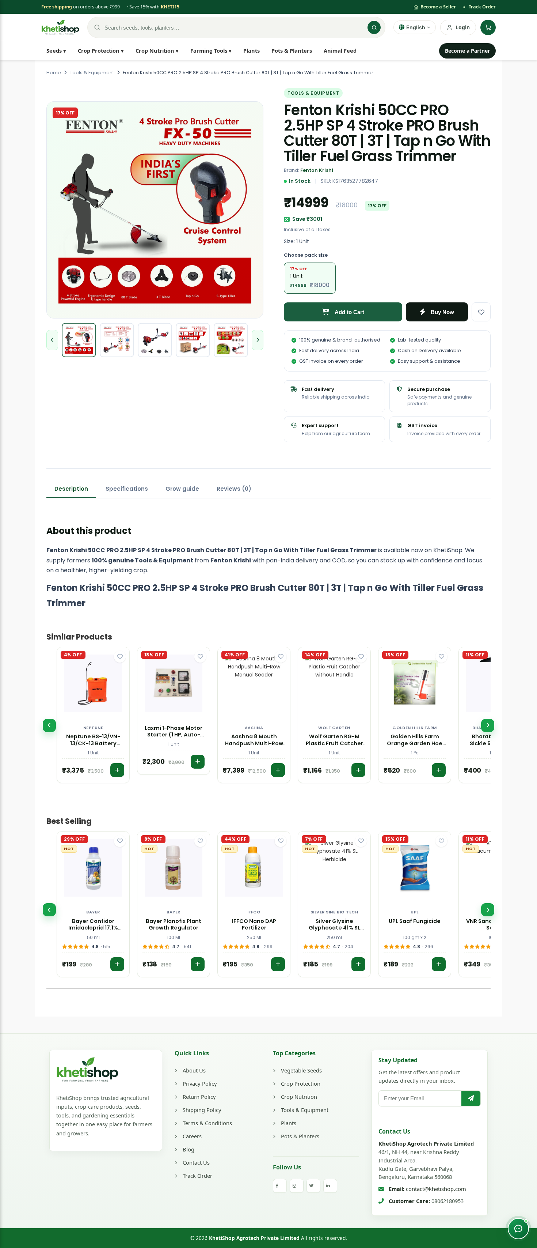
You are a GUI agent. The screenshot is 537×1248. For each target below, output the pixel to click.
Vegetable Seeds (301, 1070)
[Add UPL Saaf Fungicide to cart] (439, 964)
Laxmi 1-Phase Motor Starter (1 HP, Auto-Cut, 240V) (173, 732)
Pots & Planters (291, 50)
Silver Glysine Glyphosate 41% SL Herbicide (334, 925)
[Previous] (49, 725)
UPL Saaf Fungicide (415, 921)
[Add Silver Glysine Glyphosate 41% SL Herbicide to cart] (358, 964)
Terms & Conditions (207, 1123)
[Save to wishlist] (481, 311)
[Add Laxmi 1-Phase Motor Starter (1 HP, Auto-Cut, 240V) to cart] (198, 762)
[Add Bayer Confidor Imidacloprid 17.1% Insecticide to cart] (117, 964)
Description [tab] (71, 489)
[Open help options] (518, 1228)
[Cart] (488, 27)
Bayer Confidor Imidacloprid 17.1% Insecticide (93, 925)
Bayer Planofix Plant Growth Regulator (173, 925)
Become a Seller (438, 7)
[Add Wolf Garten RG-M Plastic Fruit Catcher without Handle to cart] (358, 770)
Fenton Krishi (316, 170)
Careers (192, 1136)
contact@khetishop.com (436, 1188)
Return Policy (199, 1096)
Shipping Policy (202, 1109)
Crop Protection (300, 1083)
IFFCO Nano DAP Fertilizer (254, 925)
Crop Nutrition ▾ (157, 50)
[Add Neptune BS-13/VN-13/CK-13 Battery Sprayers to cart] (117, 770)
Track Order (482, 7)
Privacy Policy (200, 1083)
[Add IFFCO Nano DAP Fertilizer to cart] (278, 964)
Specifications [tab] (127, 489)
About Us (194, 1070)
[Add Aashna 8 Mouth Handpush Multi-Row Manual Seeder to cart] (278, 770)
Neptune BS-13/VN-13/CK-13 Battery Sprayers (93, 740)
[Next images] (257, 340)
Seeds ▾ (56, 50)
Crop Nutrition (299, 1096)
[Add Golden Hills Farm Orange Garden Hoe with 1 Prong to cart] (439, 770)
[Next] (487, 725)
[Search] (374, 27)
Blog (188, 1149)
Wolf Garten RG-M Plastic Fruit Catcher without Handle (334, 740)
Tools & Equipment (304, 1109)
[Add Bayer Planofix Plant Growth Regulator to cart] (198, 964)
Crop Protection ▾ (101, 50)
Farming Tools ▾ (211, 50)
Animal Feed (340, 50)
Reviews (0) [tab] (234, 489)
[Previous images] (52, 340)
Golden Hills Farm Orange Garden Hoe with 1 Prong (414, 740)
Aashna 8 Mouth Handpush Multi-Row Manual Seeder (254, 740)
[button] (93, 715)
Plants (251, 50)
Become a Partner (467, 50)
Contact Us (196, 1162)
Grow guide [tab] (182, 489)
